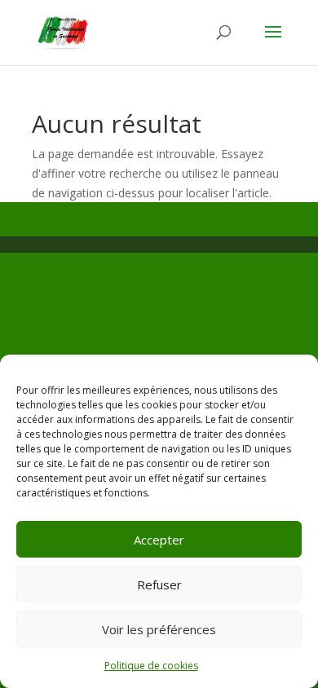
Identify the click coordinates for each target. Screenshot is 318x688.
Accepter (159, 539)
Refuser (159, 584)
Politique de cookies (151, 666)
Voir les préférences (159, 629)
